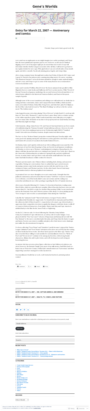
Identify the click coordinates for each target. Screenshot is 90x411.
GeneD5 (34, 281)
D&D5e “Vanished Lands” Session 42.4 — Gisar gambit (32, 353)
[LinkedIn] (28, 309)
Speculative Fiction (22, 382)
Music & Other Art (22, 378)
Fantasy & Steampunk (23, 366)
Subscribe (20, 328)
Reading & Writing (22, 379)
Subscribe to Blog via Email (26, 315)
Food (18, 368)
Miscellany (20, 374)
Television (20, 384)
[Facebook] (17, 309)
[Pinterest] (24, 309)
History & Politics (22, 371)
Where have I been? (22, 350)
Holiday (19, 373)
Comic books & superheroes (25, 365)
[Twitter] (20, 309)
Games (19, 370)
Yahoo (23, 283)
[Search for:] (45, 340)
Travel (19, 386)
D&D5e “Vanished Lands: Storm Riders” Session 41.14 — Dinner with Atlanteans (39, 351)
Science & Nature (22, 381)
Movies (19, 376)
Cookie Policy (37, 408)
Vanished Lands (21, 387)
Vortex (19, 389)
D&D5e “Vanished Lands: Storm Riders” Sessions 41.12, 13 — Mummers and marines (41, 354)
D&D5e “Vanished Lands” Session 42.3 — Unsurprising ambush (35, 356)
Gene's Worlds (45, 6)
